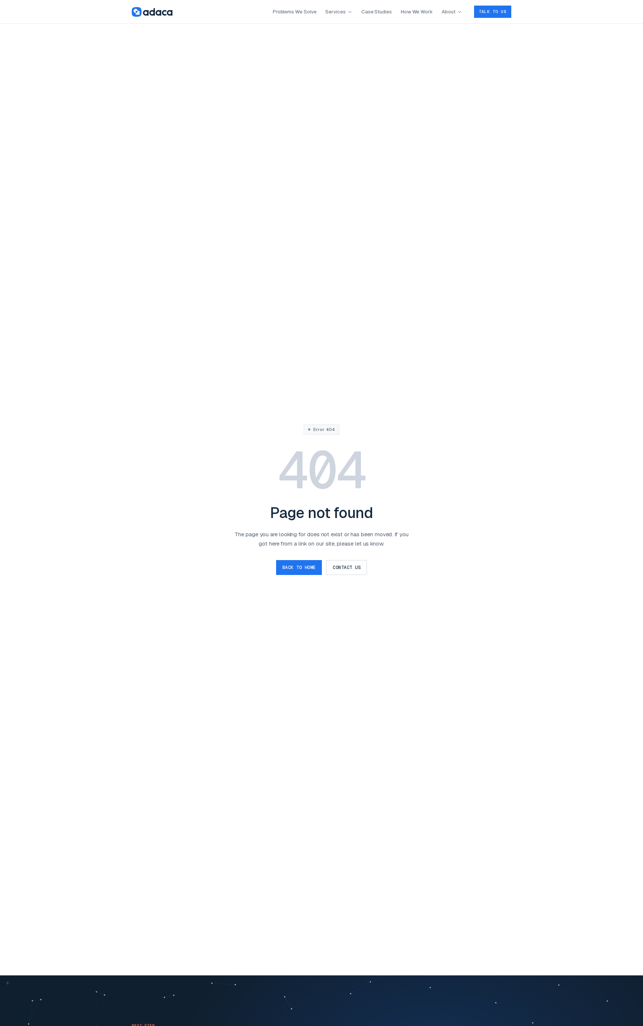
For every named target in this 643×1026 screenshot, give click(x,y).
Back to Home (299, 567)
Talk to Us (492, 11)
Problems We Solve (295, 11)
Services (335, 11)
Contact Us (347, 567)
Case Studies (376, 11)
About (448, 11)
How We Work (417, 11)
